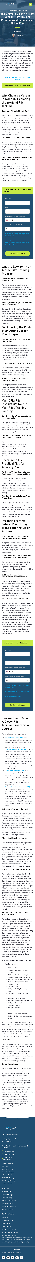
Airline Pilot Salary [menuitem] (7, 1197)
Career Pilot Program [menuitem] (8, 1172)
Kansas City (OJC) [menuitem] (9, 1151)
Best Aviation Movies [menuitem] (8, 1209)
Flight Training (23, 10)
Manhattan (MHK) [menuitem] (9, 1154)
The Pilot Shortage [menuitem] (7, 1195)
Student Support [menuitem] (6, 1226)
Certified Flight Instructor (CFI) (16, 749)
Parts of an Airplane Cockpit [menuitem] (10, 1200)
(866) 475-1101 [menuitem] (6, 1217)
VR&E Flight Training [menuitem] (8, 1178)
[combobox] (17, 229)
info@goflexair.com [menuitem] (7, 1220)
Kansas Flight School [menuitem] (8, 1142)
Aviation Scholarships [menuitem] (8, 1184)
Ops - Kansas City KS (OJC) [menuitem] (9, 1229)
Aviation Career (12, 10)
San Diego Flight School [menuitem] (9, 1139)
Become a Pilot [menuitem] (6, 1192)
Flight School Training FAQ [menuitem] (9, 1206)
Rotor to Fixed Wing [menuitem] (7, 1169)
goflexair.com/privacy (16, 244)
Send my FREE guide (17, 253)
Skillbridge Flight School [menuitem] (8, 1175)
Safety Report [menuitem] (6, 1223)
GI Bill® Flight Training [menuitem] (8, 1181)
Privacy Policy (17, 1249)
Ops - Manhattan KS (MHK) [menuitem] (10, 1232)
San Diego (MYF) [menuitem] (9, 1157)
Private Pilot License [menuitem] (8, 1163)
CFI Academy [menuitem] (5, 1166)
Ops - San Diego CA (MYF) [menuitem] (9, 1235)
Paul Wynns (20, 36)
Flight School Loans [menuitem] (7, 1203)
